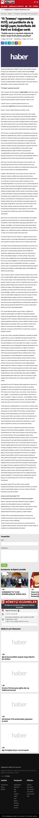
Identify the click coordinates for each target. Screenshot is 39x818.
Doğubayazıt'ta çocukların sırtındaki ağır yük (17, 10)
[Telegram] (9, 43)
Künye (2, 787)
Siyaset (16, 807)
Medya (10, 14)
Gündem (16, 805)
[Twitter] (5, 43)
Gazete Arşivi (30, 794)
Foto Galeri (30, 787)
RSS (28, 796)
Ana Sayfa (4, 6)
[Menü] (37, 2)
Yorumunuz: (5, 548)
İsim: (3, 540)
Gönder (4, 565)
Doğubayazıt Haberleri (16, 6)
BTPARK (7, 776)
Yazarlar (29, 785)
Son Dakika (30, 791)
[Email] (16, 43)
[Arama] (35, 2)
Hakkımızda (4, 785)
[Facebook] (2, 43)
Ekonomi (16, 803)
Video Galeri (30, 789)
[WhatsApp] (12, 43)
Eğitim (15, 801)
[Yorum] (19, 43)
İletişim (3, 789)
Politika (35, 6)
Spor (15, 798)
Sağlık (15, 796)
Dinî (30, 6)
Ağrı (26, 6)
